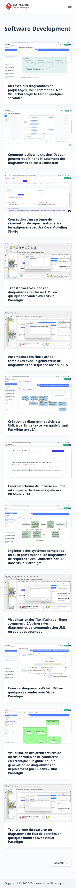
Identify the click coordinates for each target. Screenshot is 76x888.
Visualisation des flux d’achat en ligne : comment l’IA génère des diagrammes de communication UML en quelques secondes (37, 625)
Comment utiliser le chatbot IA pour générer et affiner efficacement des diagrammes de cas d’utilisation (36, 158)
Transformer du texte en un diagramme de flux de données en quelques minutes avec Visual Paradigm (34, 835)
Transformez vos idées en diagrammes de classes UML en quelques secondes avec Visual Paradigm (32, 294)
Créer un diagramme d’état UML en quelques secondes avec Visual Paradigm (35, 692)
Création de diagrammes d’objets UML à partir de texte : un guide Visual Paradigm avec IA (38, 425)
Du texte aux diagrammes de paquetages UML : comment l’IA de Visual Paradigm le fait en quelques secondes (36, 92)
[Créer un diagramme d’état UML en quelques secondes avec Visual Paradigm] (37, 661)
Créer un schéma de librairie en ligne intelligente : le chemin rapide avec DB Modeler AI (36, 490)
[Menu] (70, 6)
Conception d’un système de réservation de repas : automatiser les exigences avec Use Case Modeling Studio (37, 225)
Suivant (59, 863)
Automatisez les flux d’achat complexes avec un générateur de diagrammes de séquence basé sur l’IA (38, 361)
